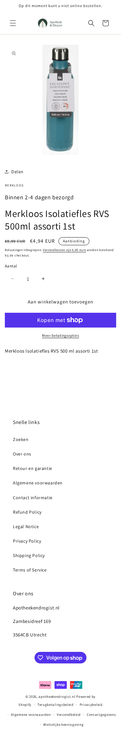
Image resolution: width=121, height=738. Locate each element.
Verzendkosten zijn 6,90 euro (64, 250)
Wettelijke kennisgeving (63, 724)
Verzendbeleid (69, 714)
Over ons (22, 454)
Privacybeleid (91, 704)
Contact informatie (33, 497)
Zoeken (21, 439)
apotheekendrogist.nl (56, 696)
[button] (13, 23)
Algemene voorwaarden (38, 483)
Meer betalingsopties (60, 335)
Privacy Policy (27, 541)
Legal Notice (26, 526)
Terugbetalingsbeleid (55, 704)
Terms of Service (30, 570)
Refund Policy (27, 512)
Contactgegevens (101, 714)
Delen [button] (17, 172)
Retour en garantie (32, 468)
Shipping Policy (29, 555)
